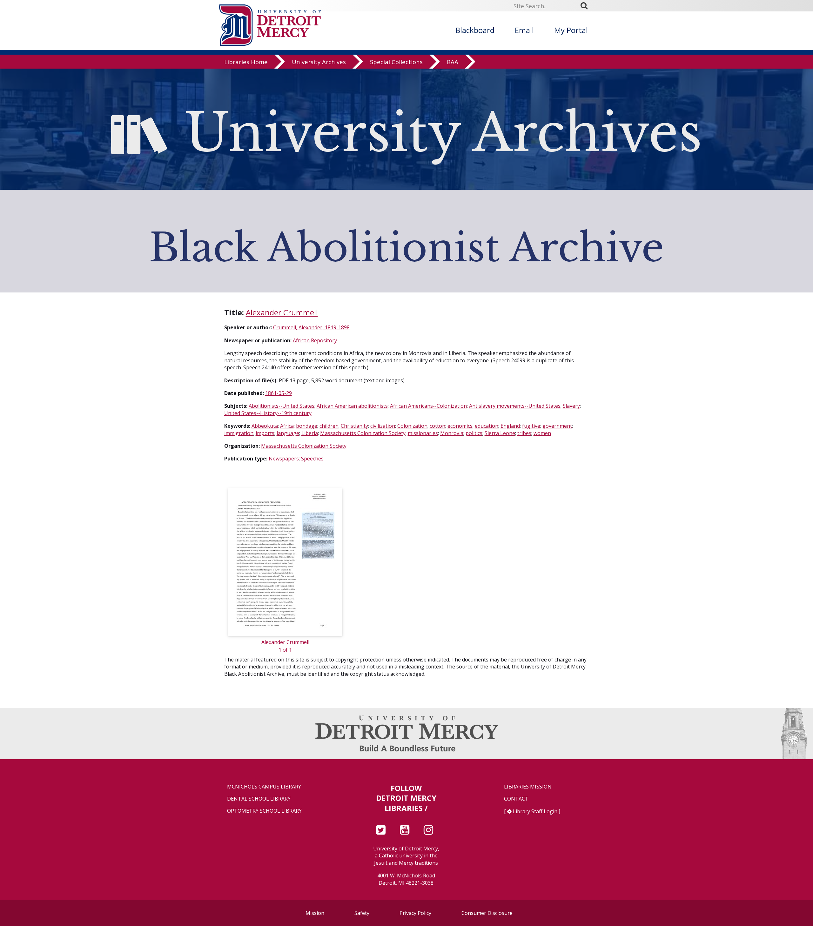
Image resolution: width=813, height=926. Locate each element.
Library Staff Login (535, 811)
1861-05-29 (278, 393)
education (486, 425)
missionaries (423, 433)
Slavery (571, 405)
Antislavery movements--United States (515, 405)
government (557, 425)
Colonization (412, 425)
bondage (306, 425)
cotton (437, 425)
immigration (238, 433)
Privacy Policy (415, 912)
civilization (382, 425)
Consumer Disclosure (487, 912)
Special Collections (396, 62)
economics (460, 425)
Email (524, 30)
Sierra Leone (500, 433)
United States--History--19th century (268, 413)
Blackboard (474, 30)
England (510, 425)
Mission (315, 912)
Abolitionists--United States (281, 405)
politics (474, 433)
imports (265, 433)
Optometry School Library (264, 811)
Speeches (312, 458)
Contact (516, 799)
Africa (287, 425)
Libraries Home (246, 62)
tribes (524, 433)
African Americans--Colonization (428, 405)
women (542, 433)
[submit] (586, 5)
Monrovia (451, 433)
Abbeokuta (265, 425)
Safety (361, 912)
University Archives (319, 62)
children (329, 425)
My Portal (571, 30)
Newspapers (284, 458)
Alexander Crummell (282, 312)
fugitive (531, 425)
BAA (452, 62)
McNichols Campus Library (264, 787)
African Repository (315, 340)
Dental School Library (259, 799)
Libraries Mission (528, 787)
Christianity (354, 425)
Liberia (309, 433)
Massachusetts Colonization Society (363, 433)
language (288, 433)
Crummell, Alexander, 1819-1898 (311, 327)
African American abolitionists (352, 405)
